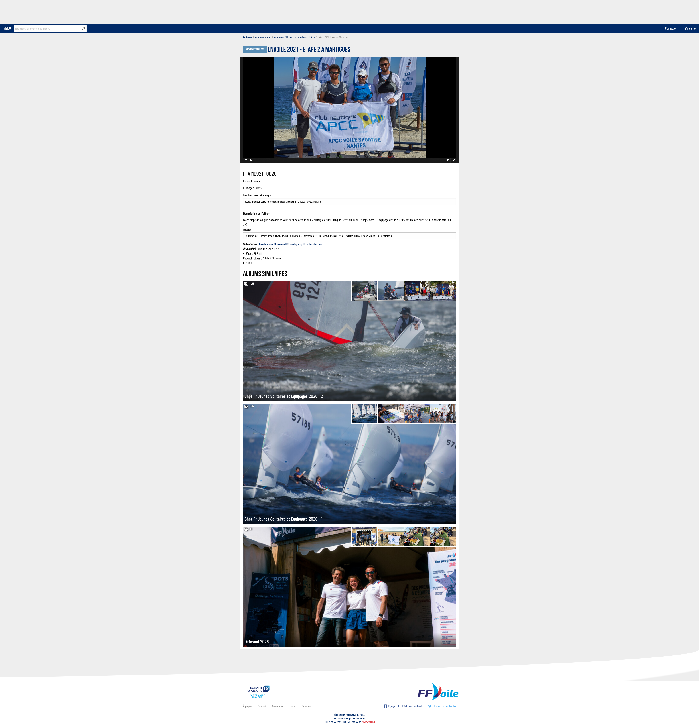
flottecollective (314, 244)
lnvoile (262, 244)
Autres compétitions (283, 37)
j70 (303, 244)
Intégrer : (247, 229)
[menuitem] (248, 37)
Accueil (249, 37)
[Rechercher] (83, 28)
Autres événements (263, 37)
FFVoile (433, 11)
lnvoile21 (271, 244)
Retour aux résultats (255, 49)
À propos (247, 706)
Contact (262, 706)
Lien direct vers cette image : (257, 195)
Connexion (671, 28)
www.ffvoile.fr (368, 721)
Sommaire (307, 706)
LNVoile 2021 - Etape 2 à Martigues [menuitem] (333, 37)
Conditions (277, 706)
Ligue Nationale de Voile (305, 37)
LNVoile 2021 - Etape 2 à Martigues (309, 50)
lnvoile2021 (283, 244)
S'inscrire (690, 28)
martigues (295, 244)
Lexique (292, 706)
